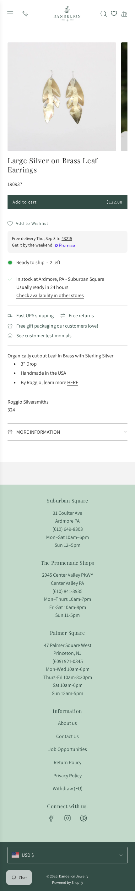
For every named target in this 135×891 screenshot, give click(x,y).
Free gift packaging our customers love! (57, 326)
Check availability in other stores (50, 295)
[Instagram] (67, 818)
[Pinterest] (83, 818)
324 (11, 409)
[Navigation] (10, 13)
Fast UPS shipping (35, 315)
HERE (72, 382)
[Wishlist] (114, 13)
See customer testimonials (44, 335)
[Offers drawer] (25, 13)
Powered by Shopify (67, 882)
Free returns (81, 315)
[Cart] (124, 13)
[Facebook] (51, 818)
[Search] (104, 13)
